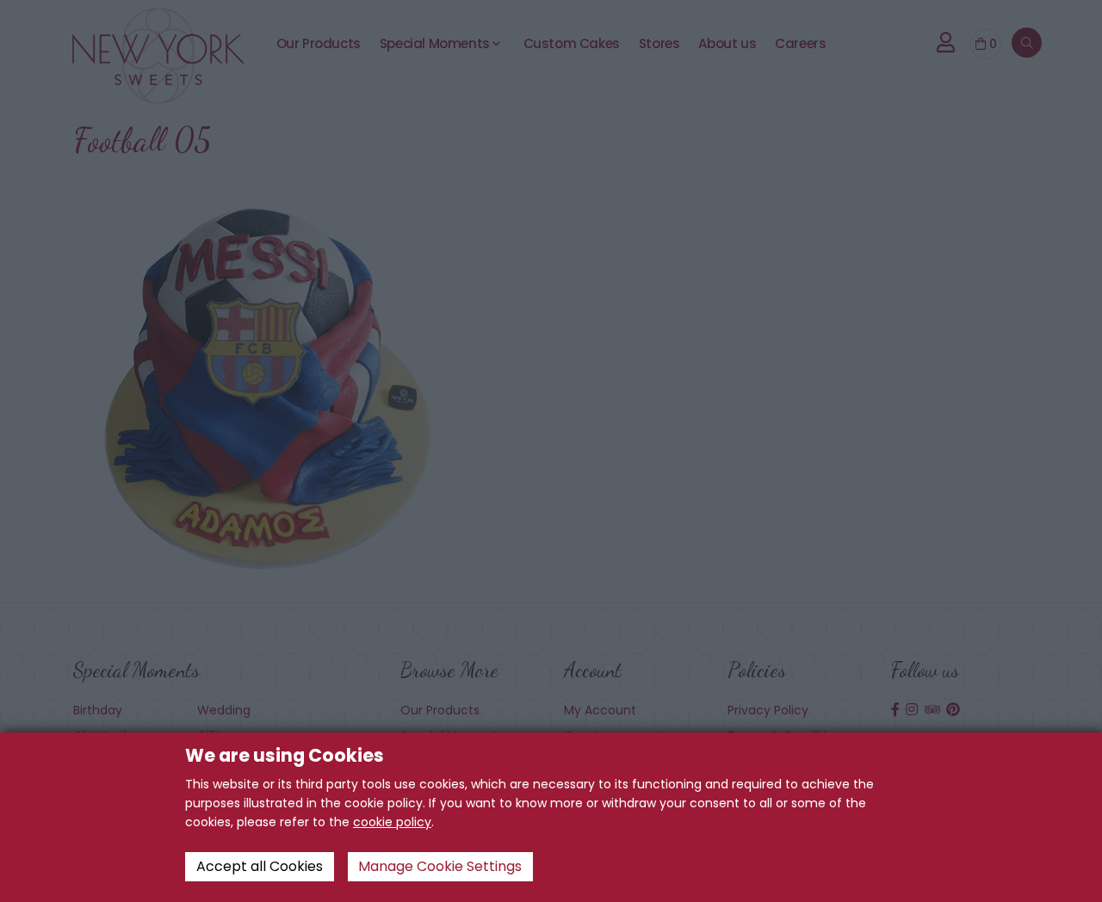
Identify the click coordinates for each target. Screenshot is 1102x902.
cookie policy (392, 822)
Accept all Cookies (259, 866)
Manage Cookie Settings (440, 866)
